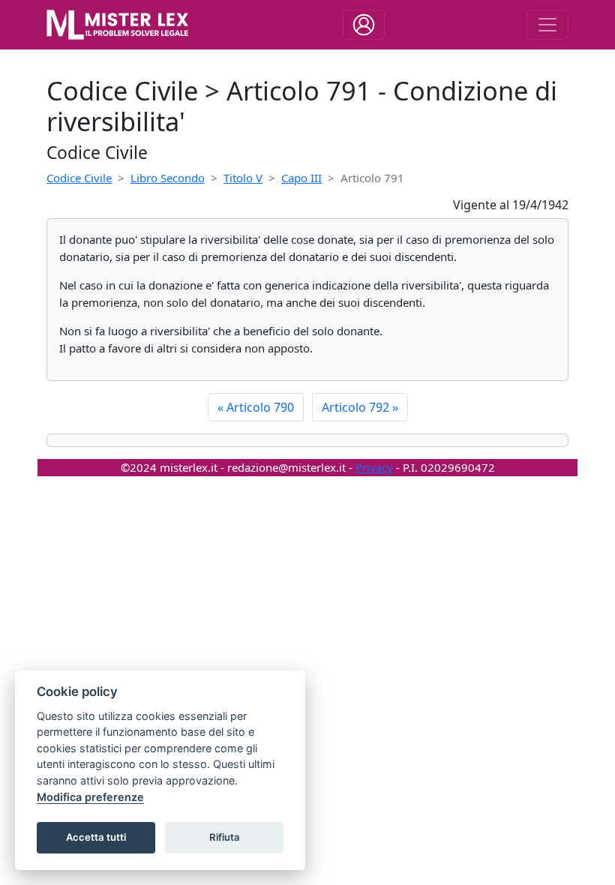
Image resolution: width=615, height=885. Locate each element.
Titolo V (243, 177)
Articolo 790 (256, 407)
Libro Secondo (167, 177)
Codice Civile (79, 177)
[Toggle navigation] (364, 25)
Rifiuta (224, 837)
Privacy (374, 467)
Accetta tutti (96, 837)
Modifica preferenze (90, 796)
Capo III (301, 177)
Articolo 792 (360, 407)
